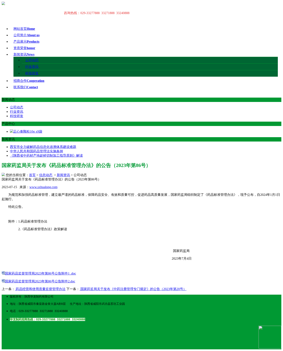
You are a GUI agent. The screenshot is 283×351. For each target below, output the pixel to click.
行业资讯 (32, 66)
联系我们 (25, 87)
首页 (32, 175)
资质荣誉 (24, 48)
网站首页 (24, 28)
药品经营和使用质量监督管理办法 (40, 289)
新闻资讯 (23, 54)
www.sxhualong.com (43, 187)
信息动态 (45, 175)
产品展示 (26, 41)
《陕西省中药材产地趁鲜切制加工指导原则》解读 (46, 155)
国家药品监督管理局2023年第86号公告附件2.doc (40, 281)
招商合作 (28, 80)
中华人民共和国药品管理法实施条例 (36, 151)
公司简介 (26, 35)
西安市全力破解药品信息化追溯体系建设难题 (43, 147)
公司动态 (32, 60)
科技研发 (32, 73)
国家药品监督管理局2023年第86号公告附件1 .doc (40, 273)
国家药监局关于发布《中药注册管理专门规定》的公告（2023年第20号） (133, 289)
